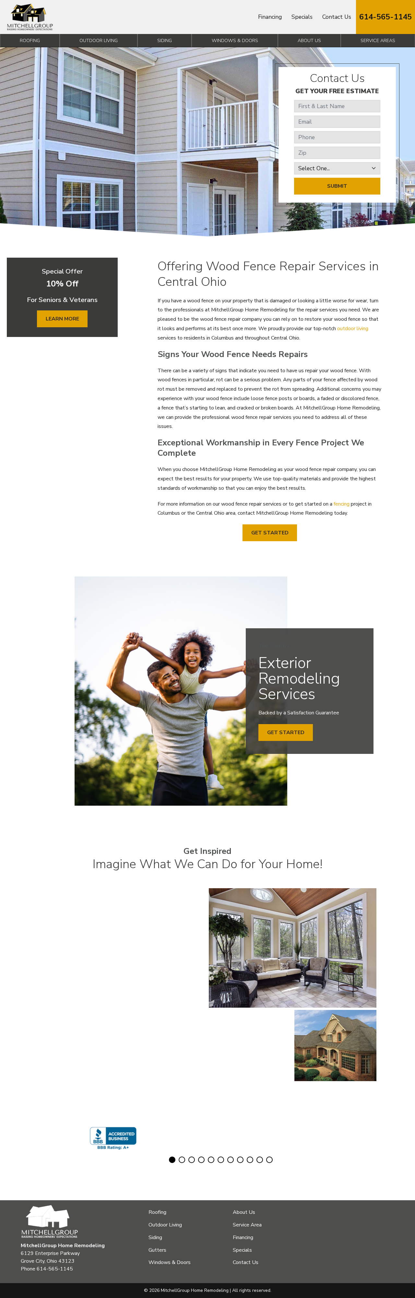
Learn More (62, 318)
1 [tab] (172, 1159)
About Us (309, 40)
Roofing (30, 40)
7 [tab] (230, 1159)
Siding (164, 40)
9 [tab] (250, 1159)
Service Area (247, 1224)
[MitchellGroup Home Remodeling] (29, 17)
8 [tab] (240, 1159)
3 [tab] (191, 1159)
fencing (342, 504)
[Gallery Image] (80, 923)
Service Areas (378, 40)
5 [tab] (211, 1159)
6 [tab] (220, 1159)
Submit (337, 186)
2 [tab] (181, 1159)
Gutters (157, 1250)
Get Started (270, 532)
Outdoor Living (98, 40)
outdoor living (352, 328)
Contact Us (336, 17)
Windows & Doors (235, 40)
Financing (270, 17)
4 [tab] (201, 1159)
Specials (302, 17)
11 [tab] (269, 1159)
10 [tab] (259, 1159)
